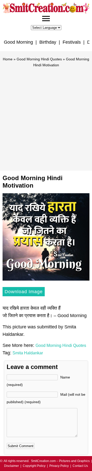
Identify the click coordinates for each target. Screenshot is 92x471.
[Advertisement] (46, 116)
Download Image (24, 291)
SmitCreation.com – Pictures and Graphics (60, 461)
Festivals (72, 42)
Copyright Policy (34, 466)
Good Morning (18, 42)
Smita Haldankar (28, 353)
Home (8, 59)
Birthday (47, 42)
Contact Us (80, 466)
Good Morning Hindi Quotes (39, 59)
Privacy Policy (59, 466)
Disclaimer (11, 466)
